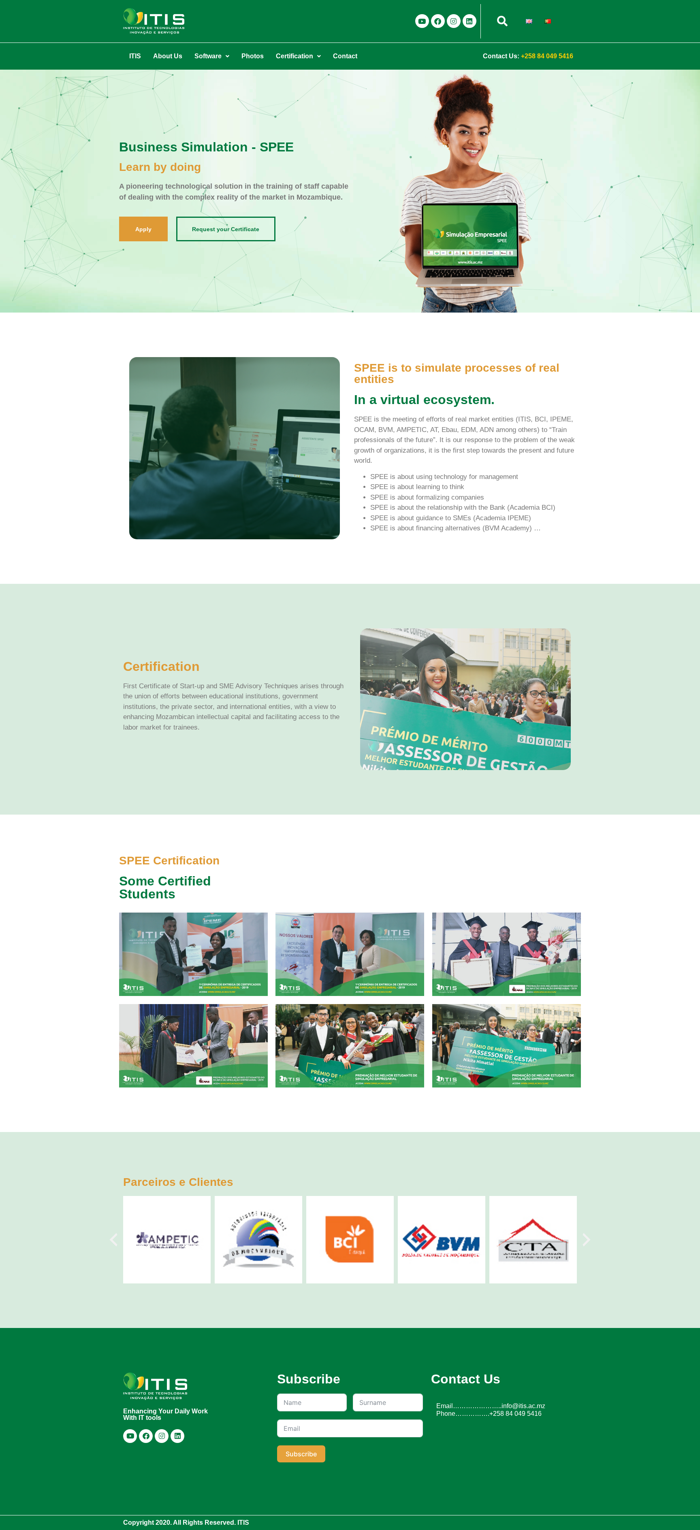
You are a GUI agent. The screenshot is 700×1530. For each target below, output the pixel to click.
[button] (211, 56)
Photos (252, 56)
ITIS (135, 56)
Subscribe (301, 1454)
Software (208, 56)
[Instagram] (454, 21)
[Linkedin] (469, 21)
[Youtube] (422, 21)
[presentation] (113, 1239)
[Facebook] (438, 21)
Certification (294, 56)
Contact (345, 56)
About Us (167, 56)
